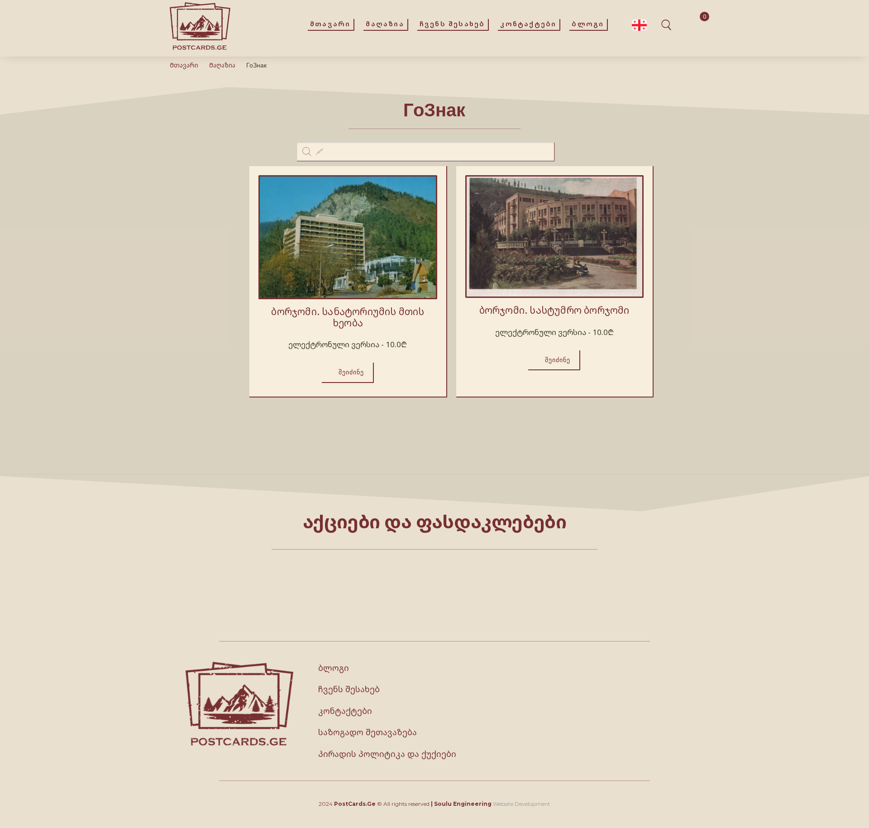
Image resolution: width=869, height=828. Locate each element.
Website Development (521, 803)
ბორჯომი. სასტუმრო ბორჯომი (554, 310)
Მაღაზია (222, 65)
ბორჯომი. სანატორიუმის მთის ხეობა (347, 317)
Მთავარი (184, 65)
